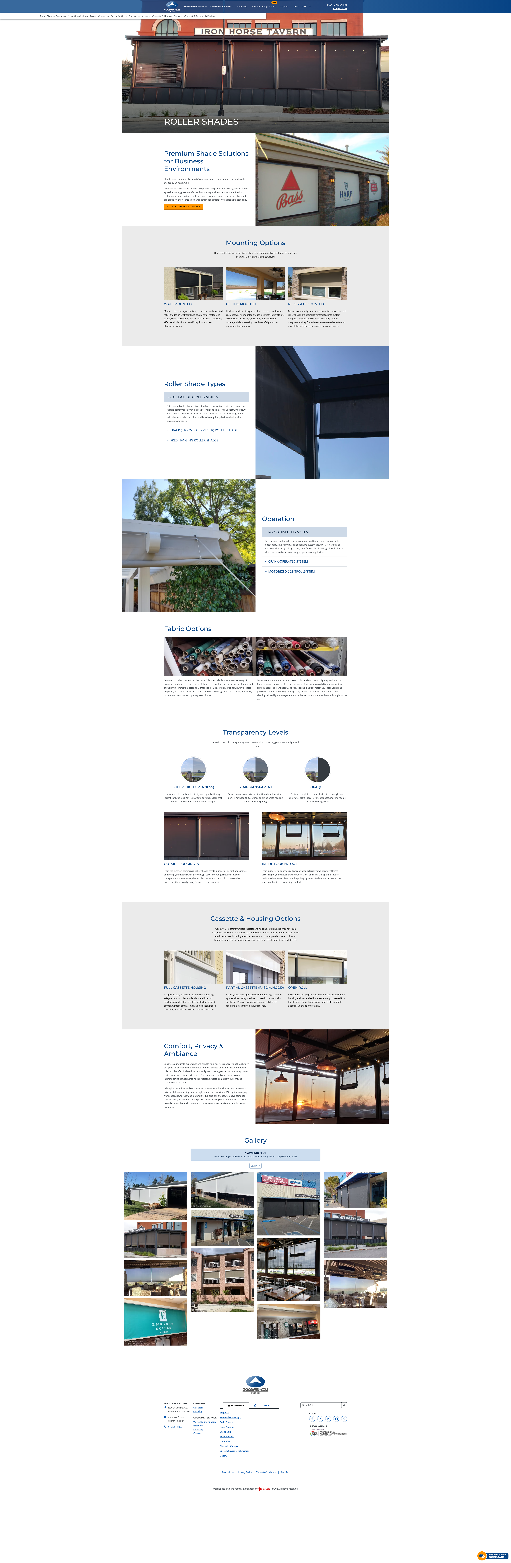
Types (93, 16)
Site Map (285, 1472)
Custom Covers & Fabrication (234, 1450)
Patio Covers (226, 1422)
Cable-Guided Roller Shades (194, 397)
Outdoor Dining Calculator (183, 206)
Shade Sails (225, 1431)
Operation (103, 16)
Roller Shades (227, 1436)
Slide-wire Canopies (230, 1446)
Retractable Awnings (230, 1417)
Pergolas (224, 1412)
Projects (283, 6)
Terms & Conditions (266, 1472)
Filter (257, 1166)
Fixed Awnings (227, 1427)
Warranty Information (204, 1421)
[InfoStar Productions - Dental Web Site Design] (265, 1488)
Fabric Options (119, 16)
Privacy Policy (245, 1472)
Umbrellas (225, 1441)
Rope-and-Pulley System (288, 532)
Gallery (211, 16)
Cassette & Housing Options (167, 16)
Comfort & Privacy (193, 16)
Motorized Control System (291, 571)
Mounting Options (78, 16)
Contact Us (198, 1433)
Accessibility (228, 1472)
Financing (242, 6)
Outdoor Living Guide (263, 5)
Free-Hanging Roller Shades (194, 440)
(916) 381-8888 (340, 8)
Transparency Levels (139, 16)
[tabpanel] (249, 1434)
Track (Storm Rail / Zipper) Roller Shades (204, 430)
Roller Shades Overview (53, 16)
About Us (299, 6)
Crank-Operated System (288, 561)
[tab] (236, 1405)
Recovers (198, 1425)
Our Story (198, 1407)
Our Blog (197, 1411)
